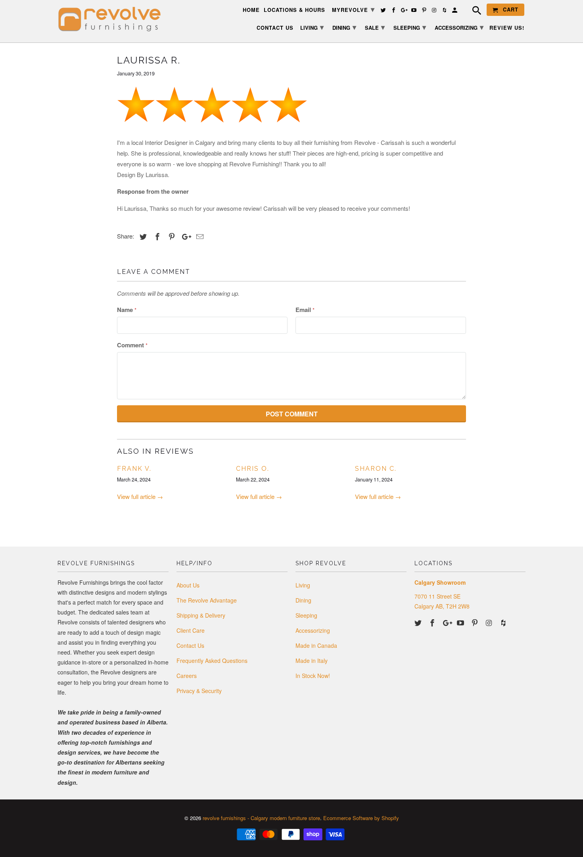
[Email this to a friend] (198, 236)
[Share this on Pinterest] (170, 236)
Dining (303, 600)
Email (305, 309)
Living (302, 585)
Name (126, 309)
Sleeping (306, 615)
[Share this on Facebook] (156, 236)
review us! (506, 28)
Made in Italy (311, 660)
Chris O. (252, 468)
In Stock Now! (312, 676)
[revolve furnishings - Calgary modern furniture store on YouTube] (461, 622)
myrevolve (353, 9)
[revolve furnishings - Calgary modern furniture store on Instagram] (489, 622)
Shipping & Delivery (200, 615)
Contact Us (190, 645)
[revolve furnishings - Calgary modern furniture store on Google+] (447, 622)
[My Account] (455, 11)
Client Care (190, 630)
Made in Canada (316, 645)
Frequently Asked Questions (211, 660)
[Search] (472, 11)
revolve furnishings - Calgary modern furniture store (261, 818)
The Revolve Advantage (206, 600)
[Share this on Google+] (184, 236)
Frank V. (134, 468)
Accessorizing (312, 630)
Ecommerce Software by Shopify (361, 818)
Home (251, 10)
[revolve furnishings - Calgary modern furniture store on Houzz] (504, 622)
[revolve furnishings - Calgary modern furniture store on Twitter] (418, 622)
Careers (186, 676)
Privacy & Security (199, 691)
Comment (132, 345)
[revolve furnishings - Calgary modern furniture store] (113, 19)
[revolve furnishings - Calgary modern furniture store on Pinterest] (475, 622)
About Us (187, 585)
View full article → (140, 496)
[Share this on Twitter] (142, 236)
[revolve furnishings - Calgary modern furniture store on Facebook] (433, 622)
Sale (375, 27)
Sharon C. (376, 468)
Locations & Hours (294, 10)
